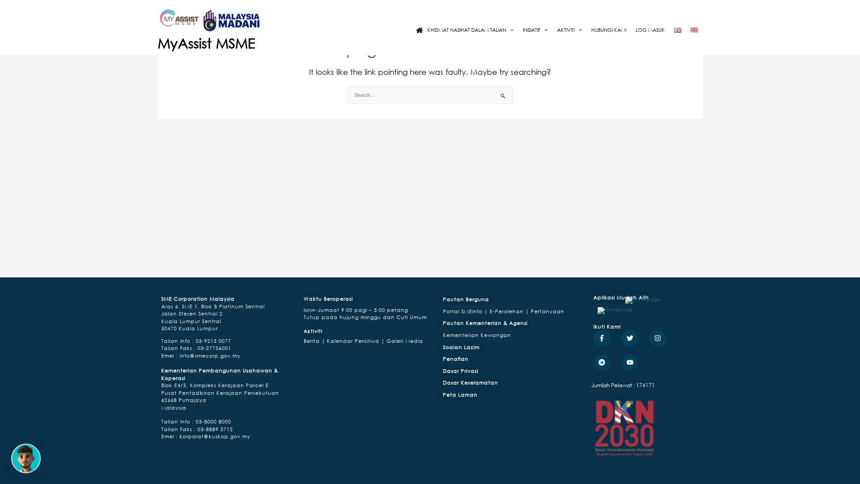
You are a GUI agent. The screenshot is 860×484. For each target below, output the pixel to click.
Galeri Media (404, 341)
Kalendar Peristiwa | (355, 341)
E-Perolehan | (510, 311)
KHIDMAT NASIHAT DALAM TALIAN (466, 30)
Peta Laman (460, 395)
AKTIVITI (566, 30)
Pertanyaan (547, 311)
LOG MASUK (650, 30)
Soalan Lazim (461, 347)
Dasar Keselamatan (470, 382)
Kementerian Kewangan (477, 335)
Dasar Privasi (460, 371)
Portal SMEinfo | (466, 311)
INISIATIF (531, 30)
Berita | (314, 341)
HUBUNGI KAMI (608, 30)
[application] (509, 30)
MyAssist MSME (206, 43)
